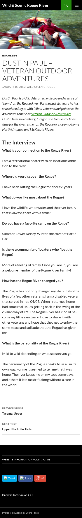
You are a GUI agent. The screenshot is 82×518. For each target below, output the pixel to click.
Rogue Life (9, 55)
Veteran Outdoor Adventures (51, 114)
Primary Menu (77, 5)
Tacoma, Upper (12, 411)
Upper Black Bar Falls (16, 426)
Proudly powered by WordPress (20, 512)
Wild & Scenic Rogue (41, 86)
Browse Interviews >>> (17, 495)
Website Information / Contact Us (26, 459)
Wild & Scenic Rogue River (25, 5)
